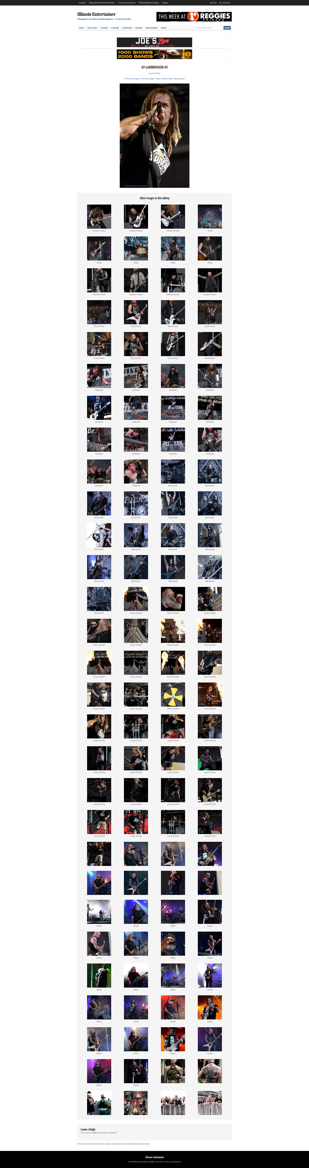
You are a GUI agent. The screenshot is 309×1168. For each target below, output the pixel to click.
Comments (226, 2)
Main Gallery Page (164, 79)
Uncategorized (151, 28)
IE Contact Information (127, 2)
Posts (214, 2)
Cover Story (92, 28)
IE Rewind (115, 28)
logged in (96, 1133)
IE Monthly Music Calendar (149, 2)
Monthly (138, 28)
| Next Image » (179, 79)
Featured (104, 28)
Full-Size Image (147, 79)
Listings (165, 2)
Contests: (82, 2)
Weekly (163, 28)
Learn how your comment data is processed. (130, 1144)
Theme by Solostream (172, 1162)
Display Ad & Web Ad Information (102, 2)
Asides (81, 28)
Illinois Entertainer (96, 14)
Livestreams (127, 28)
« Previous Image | (132, 79)
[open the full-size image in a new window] (154, 188)
